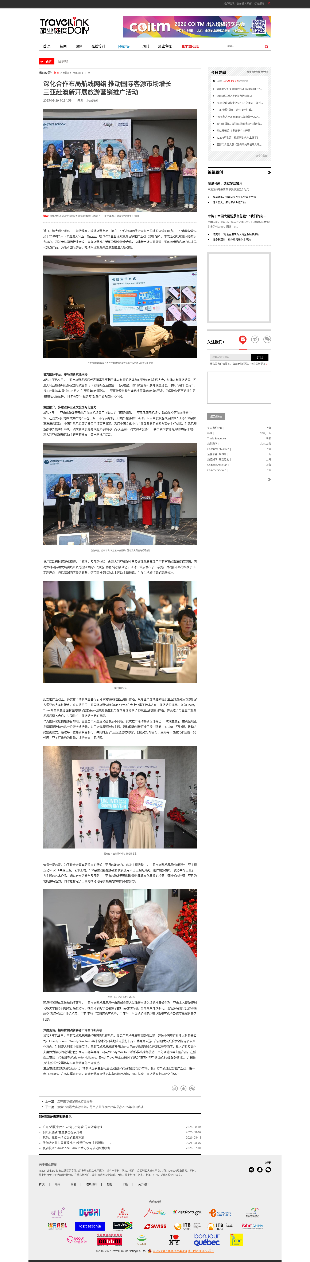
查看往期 (261, 156)
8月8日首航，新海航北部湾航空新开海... (239, 124)
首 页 (42, 1184)
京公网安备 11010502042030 (170, 1251)
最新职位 (216, 416)
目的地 (76, 73)
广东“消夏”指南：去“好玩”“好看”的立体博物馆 (72, 1127)
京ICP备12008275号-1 (201, 1251)
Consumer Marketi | (219, 449)
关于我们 (143, 1184)
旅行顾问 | (213, 444)
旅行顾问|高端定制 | (219, 459)
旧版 (125, 1184)
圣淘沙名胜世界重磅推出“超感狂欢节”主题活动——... (77, 1143)
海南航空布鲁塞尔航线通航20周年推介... (239, 89)
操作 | (210, 433)
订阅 (259, 357)
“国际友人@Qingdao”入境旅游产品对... (238, 117)
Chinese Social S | (218, 470)
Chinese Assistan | (218, 465)
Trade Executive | (217, 438)
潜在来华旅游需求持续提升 (75, 1101)
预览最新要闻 (258, 364)
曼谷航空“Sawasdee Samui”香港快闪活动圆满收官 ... (78, 1148)
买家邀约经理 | (216, 428)
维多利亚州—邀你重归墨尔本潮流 (232, 239)
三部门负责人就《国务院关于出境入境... (239, 144)
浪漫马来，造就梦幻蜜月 (225, 183)
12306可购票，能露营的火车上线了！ (238, 137)
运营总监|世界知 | (218, 454)
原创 (73, 1184)
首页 (57, 73)
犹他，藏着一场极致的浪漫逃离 (63, 1137)
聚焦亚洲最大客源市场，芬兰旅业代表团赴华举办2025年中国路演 (100, 1107)
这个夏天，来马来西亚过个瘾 (229, 202)
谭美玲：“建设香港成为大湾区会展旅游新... (237, 234)
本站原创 (92, 100)
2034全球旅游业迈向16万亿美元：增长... (240, 103)
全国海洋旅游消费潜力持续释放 (234, 96)
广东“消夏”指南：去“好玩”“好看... (235, 110)
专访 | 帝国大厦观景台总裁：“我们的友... (237, 216)
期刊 (109, 1184)
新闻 (66, 73)
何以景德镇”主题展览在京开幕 (62, 1132)
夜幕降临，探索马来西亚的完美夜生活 (234, 197)
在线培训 (91, 1184)
